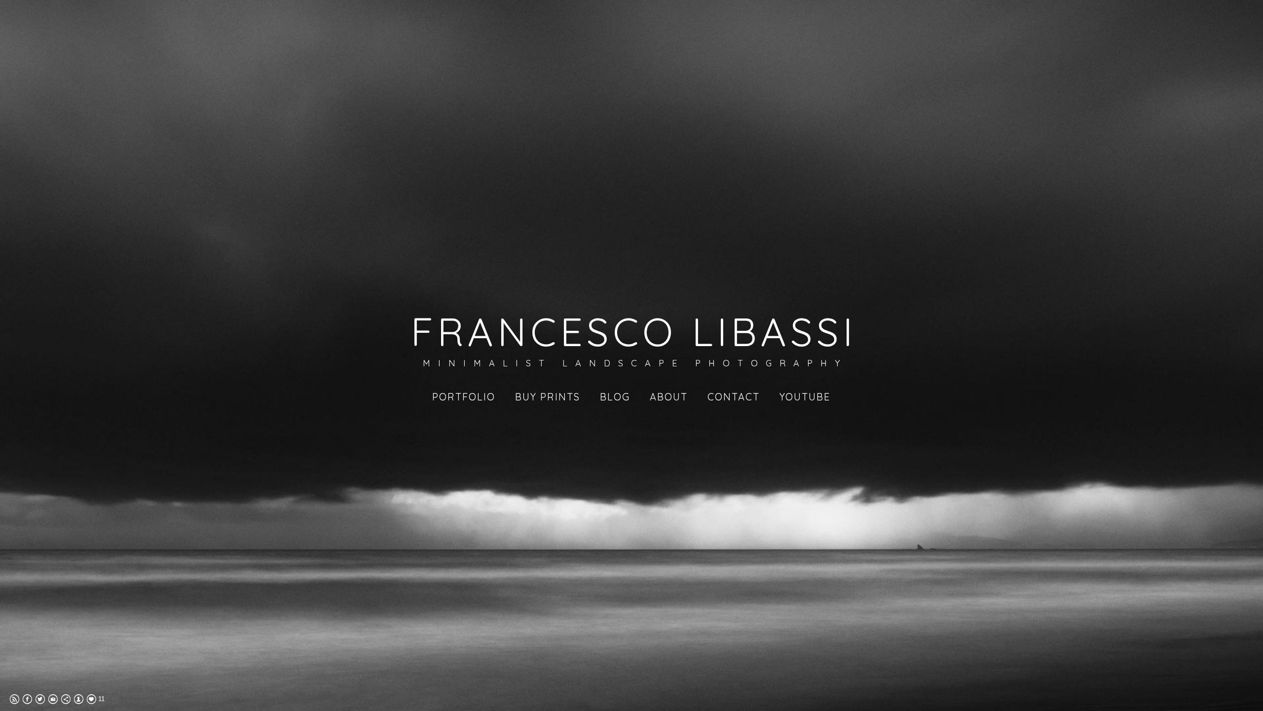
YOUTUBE (805, 397)
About (669, 397)
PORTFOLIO (463, 397)
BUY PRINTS (547, 397)
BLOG (615, 397)
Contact (733, 397)
